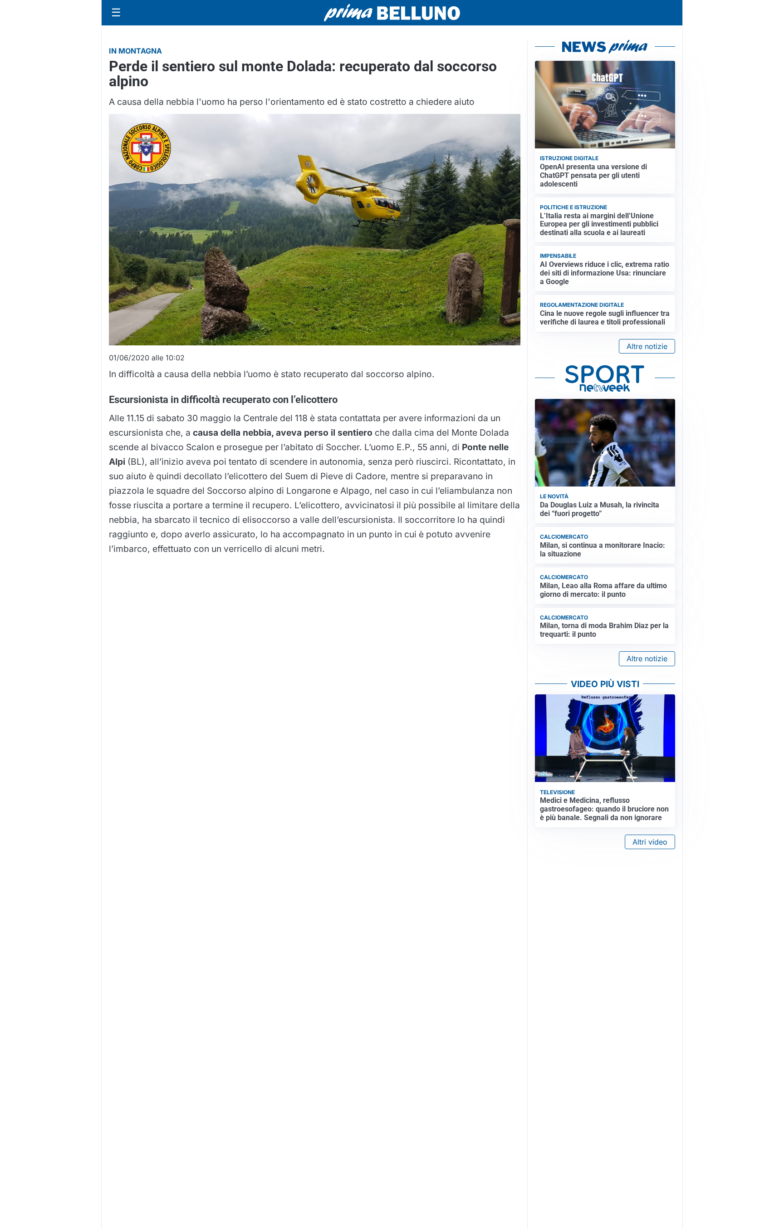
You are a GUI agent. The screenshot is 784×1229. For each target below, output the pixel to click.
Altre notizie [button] (647, 346)
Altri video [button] (649, 841)
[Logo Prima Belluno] (392, 12)
